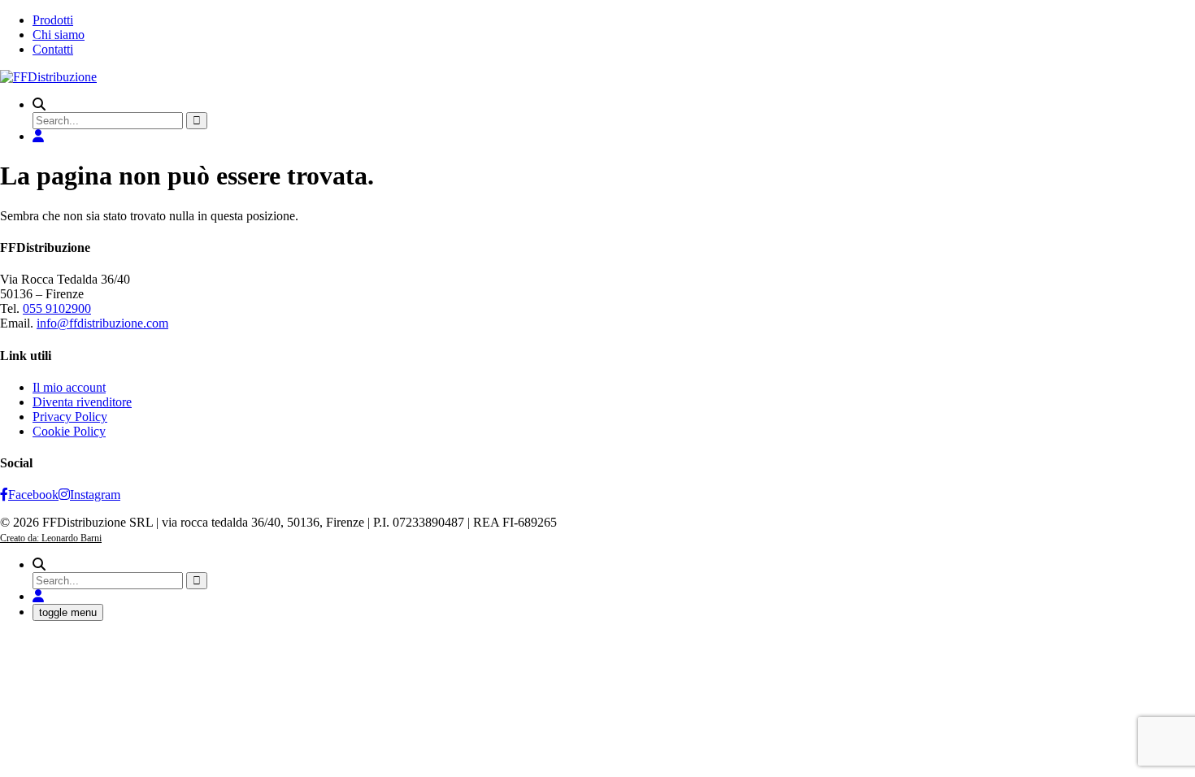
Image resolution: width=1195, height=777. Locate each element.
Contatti (53, 49)
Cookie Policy (69, 431)
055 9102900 (57, 308)
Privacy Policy (70, 416)
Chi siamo (59, 34)
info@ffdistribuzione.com (102, 323)
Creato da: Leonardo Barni (51, 538)
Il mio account (69, 387)
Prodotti (53, 20)
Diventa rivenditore (82, 402)
